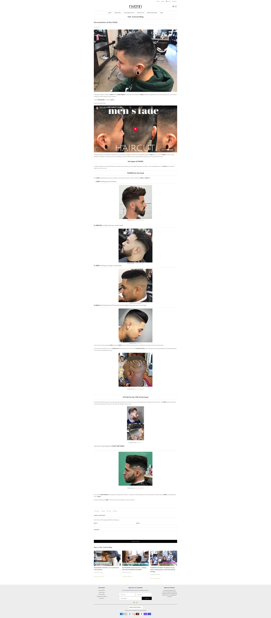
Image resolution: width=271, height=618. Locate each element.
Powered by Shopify (142, 610)
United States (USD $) (135, 607)
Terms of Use (102, 592)
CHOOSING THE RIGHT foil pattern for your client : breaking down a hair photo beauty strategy (162, 569)
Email (138, 523)
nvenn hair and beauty (132, 610)
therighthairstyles (139, 263)
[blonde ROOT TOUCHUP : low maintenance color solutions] (107, 558)
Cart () (168, 1)
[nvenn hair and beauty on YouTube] (173, 6)
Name (96, 523)
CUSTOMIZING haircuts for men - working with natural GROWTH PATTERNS (134, 568)
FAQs (161, 12)
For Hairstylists (129, 12)
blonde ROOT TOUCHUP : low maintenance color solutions (106, 568)
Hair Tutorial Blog (135, 17)
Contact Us (140, 12)
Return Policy (102, 594)
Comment (97, 529)
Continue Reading (99, 576)
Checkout (174, 1)
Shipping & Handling (102, 596)
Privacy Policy (102, 590)
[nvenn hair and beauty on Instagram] (176, 6)
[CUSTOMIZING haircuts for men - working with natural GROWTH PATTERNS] (135, 558)
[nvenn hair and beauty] (135, 7)
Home (158, 1)
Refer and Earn (152, 12)
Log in (162, 1)
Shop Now (118, 12)
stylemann (139, 343)
